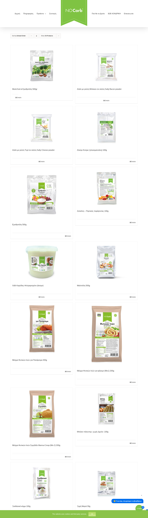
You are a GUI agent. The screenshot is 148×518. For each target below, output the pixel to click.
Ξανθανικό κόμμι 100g (21, 506)
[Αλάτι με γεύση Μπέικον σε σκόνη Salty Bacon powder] (106, 65)
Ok (92, 514)
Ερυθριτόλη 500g (19, 225)
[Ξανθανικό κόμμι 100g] (42, 482)
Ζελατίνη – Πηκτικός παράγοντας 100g (92, 211)
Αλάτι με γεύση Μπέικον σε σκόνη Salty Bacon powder (99, 89)
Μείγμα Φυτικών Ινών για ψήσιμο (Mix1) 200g (95, 371)
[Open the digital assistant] (139, 508)
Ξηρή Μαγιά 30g (83, 506)
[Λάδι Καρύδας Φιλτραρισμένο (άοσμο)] (42, 262)
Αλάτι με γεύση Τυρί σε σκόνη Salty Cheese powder (33, 150)
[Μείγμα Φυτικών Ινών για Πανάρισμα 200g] (42, 329)
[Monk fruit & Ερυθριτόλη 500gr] (42, 65)
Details (17, 97)
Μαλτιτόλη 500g (83, 286)
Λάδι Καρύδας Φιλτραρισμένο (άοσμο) (27, 286)
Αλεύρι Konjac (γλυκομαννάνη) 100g (92, 150)
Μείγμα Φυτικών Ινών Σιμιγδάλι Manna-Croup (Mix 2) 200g (36, 445)
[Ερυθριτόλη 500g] (42, 194)
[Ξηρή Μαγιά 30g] (106, 482)
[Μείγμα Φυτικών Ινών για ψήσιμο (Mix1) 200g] (106, 334)
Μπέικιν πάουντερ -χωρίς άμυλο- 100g (92, 432)
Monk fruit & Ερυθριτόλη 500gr (24, 89)
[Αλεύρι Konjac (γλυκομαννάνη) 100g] (106, 126)
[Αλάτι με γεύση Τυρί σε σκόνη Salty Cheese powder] (42, 126)
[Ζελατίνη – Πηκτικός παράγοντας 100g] (106, 187)
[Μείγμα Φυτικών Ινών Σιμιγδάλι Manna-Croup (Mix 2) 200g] (42, 415)
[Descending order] (36, 35)
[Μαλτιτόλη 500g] (106, 262)
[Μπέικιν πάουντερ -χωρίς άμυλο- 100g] (106, 408)
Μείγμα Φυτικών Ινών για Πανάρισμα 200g (29, 360)
